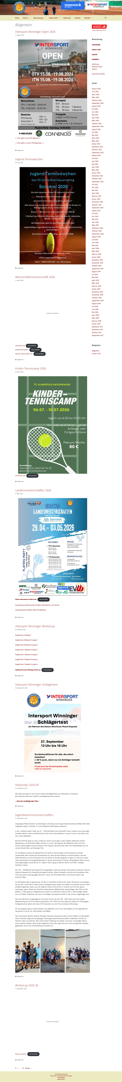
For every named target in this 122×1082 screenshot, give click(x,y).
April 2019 (95, 280)
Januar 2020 (96, 257)
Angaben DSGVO (61, 1079)
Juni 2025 (95, 112)
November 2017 (97, 330)
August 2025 (96, 106)
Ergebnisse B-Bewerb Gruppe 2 (26, 645)
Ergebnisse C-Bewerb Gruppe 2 (26, 655)
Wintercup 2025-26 (26, 985)
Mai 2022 (95, 190)
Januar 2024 (96, 144)
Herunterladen (32, 346)
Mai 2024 (95, 135)
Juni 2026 (95, 92)
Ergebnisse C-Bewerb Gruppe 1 (26, 650)
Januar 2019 (96, 289)
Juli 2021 (95, 214)
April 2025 (95, 118)
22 (23, 1068)
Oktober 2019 (97, 266)
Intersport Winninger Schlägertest (36, 684)
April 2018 (95, 315)
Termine (78, 18)
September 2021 (97, 208)
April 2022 (95, 193)
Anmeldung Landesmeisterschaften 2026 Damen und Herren (37, 605)
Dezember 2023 (97, 147)
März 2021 (95, 225)
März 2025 (95, 121)
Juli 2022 (95, 185)
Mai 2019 (95, 277)
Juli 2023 (95, 158)
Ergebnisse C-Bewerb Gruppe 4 (26, 664)
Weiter (28, 1068)
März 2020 (95, 251)
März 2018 (95, 318)
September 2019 (98, 269)
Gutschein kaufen (98, 74)
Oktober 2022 (97, 179)
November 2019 (97, 263)
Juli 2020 (95, 240)
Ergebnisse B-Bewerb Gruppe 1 (26, 640)
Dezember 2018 (97, 292)
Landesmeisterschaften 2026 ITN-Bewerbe (30, 610)
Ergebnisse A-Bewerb (23, 635)
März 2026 (95, 97)
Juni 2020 (95, 243)
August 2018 (96, 304)
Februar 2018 (96, 321)
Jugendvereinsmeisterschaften (34, 815)
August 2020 (96, 237)
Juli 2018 (95, 306)
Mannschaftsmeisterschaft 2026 (35, 277)
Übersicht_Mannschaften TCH (24, 354)
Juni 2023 (95, 161)
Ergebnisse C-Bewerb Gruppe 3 (26, 659)
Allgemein (20, 150)
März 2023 (95, 170)
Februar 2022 (96, 196)
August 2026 (96, 89)
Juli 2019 (95, 275)
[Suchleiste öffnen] (106, 18)
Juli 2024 (95, 132)
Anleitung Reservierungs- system (97, 66)
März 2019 (95, 283)
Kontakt (87, 18)
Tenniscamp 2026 (20, 475)
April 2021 (95, 222)
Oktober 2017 (96, 333)
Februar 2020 (96, 254)
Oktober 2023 (97, 150)
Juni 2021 (95, 216)
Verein (25, 18)
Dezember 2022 (97, 176)
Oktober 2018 (97, 298)
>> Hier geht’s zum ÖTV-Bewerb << (28, 138)
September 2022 (98, 182)
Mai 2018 (95, 312)
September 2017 (97, 335)
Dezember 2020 (97, 228)
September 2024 (98, 126)
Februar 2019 (96, 286)
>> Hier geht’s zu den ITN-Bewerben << (29, 143)
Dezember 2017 (97, 327)
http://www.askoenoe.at (99, 30)
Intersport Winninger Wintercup (35, 626)
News (17, 18)
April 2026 (95, 95)
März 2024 (95, 141)
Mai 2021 (95, 219)
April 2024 (95, 138)
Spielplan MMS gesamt (21, 350)
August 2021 (96, 211)
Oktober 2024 (97, 124)
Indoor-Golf (53, 18)
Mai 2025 (95, 115)
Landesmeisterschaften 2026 (33, 490)
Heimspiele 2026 (20, 346)
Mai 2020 (95, 246)
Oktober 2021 (96, 205)
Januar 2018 (96, 324)
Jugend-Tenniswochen (29, 159)
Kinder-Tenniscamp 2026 (30, 368)
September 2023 (98, 153)
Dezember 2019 (97, 260)
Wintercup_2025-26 (20, 1054)
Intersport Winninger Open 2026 (35, 32)
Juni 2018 (95, 309)
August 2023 (96, 155)
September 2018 (98, 301)
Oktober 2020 (97, 231)
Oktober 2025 (97, 100)
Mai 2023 (95, 164)
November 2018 (97, 295)
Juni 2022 (95, 187)
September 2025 (98, 103)
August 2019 (96, 272)
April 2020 (95, 248)
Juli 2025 (95, 109)
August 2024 (96, 129)
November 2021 (97, 202)
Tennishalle (96, 45)
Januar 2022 (96, 199)
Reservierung (38, 18)
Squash (94, 54)
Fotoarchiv (67, 18)
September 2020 (98, 234)
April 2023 (95, 167)
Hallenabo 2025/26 (27, 785)
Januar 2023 (96, 173)
